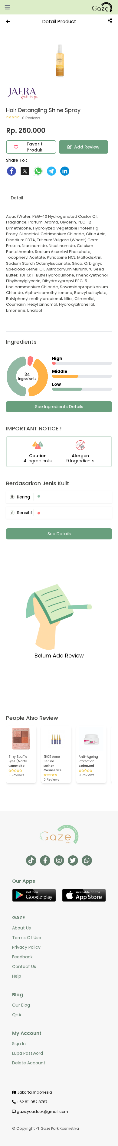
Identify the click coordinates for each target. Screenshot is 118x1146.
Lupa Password (27, 1053)
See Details (59, 534)
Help (16, 976)
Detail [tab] (17, 198)
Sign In (19, 1044)
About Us (21, 928)
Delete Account (28, 1063)
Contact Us (24, 966)
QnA (16, 1015)
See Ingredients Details (59, 407)
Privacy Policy (26, 947)
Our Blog (21, 1005)
